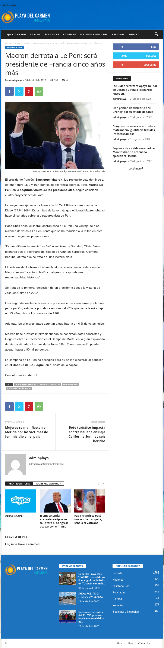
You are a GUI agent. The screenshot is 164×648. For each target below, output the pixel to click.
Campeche (69, 34)
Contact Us (144, 643)
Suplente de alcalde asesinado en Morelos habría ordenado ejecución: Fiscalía (134, 152)
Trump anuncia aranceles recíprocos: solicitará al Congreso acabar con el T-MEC (54, 521)
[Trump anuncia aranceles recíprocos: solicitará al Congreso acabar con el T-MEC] (55, 501)
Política (134, 34)
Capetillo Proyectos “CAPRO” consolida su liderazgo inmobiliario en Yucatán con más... (91, 578)
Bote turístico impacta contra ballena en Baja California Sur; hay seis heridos (87, 434)
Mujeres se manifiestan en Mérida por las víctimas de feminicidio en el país (26, 431)
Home (8, 43)
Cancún (35, 34)
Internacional (22, 43)
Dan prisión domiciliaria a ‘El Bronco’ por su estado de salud (133, 110)
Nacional (117, 34)
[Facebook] (9, 91)
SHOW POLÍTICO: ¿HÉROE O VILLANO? (90, 595)
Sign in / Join (8, 5)
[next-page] (103, 484)
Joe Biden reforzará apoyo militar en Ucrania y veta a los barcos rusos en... (135, 89)
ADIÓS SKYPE (13, 515)
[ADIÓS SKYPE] (20, 501)
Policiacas (52, 34)
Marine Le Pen (70, 384)
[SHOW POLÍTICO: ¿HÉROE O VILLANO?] (67, 598)
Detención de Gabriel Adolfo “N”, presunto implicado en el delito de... (91, 616)
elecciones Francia (26, 384)
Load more (135, 168)
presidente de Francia (19, 388)
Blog (130, 643)
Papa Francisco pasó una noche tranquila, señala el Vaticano (88, 519)
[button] (156, 34)
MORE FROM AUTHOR (48, 483)
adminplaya (15, 80)
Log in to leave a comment (22, 544)
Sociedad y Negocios (93, 34)
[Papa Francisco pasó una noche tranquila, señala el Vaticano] (89, 501)
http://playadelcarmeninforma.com (46, 464)
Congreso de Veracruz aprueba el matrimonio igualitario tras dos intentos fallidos (134, 130)
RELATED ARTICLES (19, 483)
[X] (19, 91)
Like (153, 46)
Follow (151, 55)
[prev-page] (98, 484)
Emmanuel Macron (50, 384)
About (120, 643)
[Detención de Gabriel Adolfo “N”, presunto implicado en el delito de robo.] (67, 616)
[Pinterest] (29, 91)
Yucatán (118, 605)
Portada (117, 573)
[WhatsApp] (39, 91)
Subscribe (150, 64)
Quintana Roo (16, 34)
